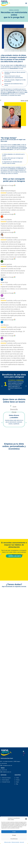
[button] (26, 819)
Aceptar (14, 831)
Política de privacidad (15, 842)
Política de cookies (7, 842)
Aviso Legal (22, 842)
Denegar (14, 835)
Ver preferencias (14, 838)
